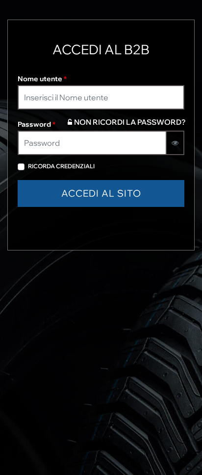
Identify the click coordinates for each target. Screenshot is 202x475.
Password (36, 124)
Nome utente (42, 78)
